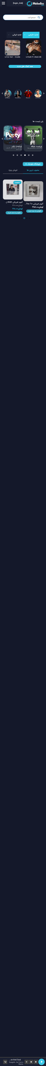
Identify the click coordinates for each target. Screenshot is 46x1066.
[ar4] (38, 93)
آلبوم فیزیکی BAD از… (34, 202)
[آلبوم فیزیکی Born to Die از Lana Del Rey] (13, 181)
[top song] (33, 138)
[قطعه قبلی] (36, 1062)
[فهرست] (3, 3)
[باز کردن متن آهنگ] (27, 1062)
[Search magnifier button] (39, 17)
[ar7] (18, 93)
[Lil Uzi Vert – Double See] (22, 41)
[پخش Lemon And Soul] (41, 1062)
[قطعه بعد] (31, 1062)
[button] (2, 93)
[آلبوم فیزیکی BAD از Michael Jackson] (33, 181)
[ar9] (8, 93)
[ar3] (28, 93)
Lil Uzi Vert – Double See (23, 57)
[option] (8, 93)
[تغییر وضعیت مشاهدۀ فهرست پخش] (5, 1062)
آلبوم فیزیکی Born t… (14, 202)
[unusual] (12, 139)
